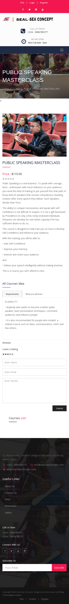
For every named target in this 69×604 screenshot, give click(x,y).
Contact (32, 599)
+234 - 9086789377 (16, 464)
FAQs (7, 499)
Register (44, 2)
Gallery (8, 512)
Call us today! (37, 28)
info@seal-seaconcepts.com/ (49, 464)
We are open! (37, 39)
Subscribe (59, 567)
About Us (10, 486)
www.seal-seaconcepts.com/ (21, 469)
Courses (16, 88)
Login (32, 2)
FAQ (22, 2)
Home (5, 88)
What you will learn (34, 294)
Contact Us (11, 492)
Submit (59, 408)
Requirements (12, 294)
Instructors (10, 505)
